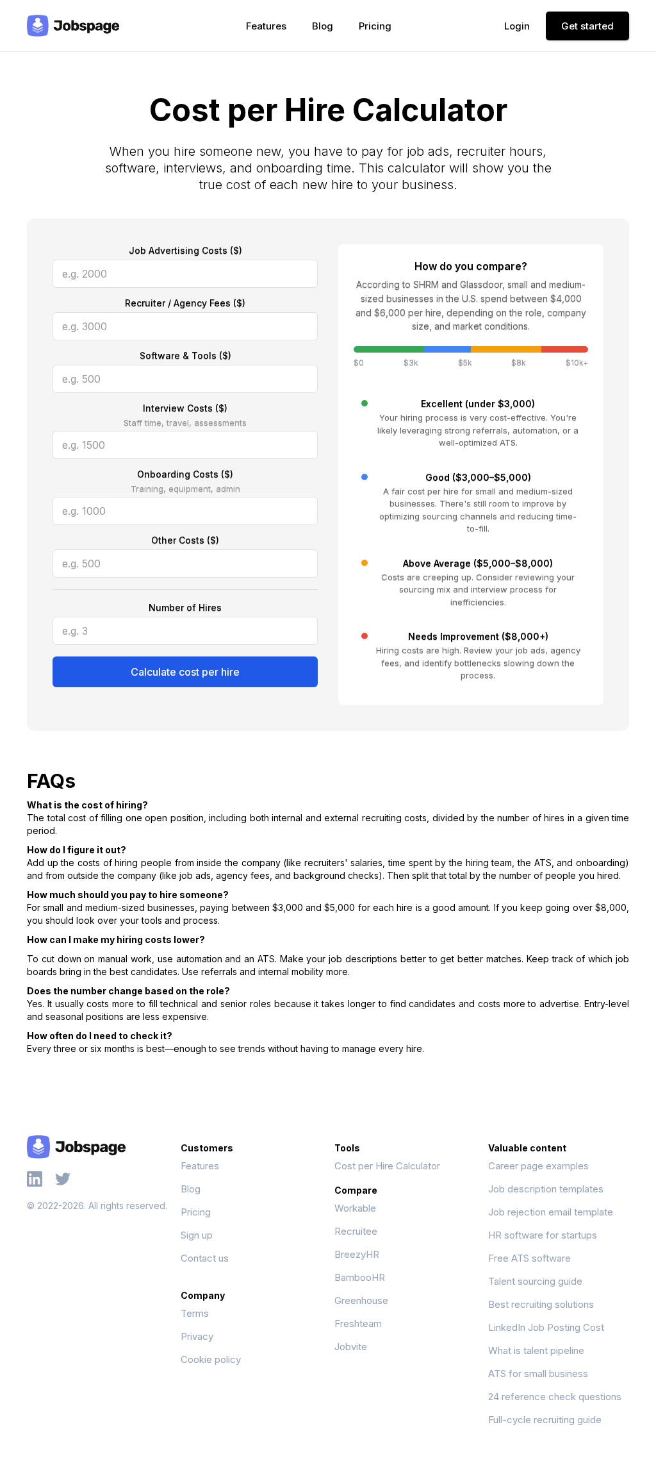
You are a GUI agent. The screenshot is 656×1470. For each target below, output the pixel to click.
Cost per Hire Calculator (387, 1166)
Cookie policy (211, 1359)
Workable (355, 1208)
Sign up (197, 1235)
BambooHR (359, 1277)
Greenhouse (361, 1300)
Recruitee (355, 1231)
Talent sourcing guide (535, 1281)
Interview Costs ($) (185, 408)
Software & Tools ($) (185, 355)
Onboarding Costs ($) (185, 474)
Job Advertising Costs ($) (185, 250)
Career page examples (538, 1166)
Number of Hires (185, 607)
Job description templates (545, 1189)
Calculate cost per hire (185, 671)
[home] (73, 25)
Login (517, 26)
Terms (195, 1313)
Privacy (197, 1336)
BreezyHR (356, 1254)
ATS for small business (538, 1373)
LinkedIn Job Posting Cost (546, 1327)
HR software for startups (542, 1235)
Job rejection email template (550, 1212)
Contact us (205, 1258)
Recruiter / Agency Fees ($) (185, 302)
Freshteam (358, 1323)
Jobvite (350, 1347)
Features (266, 26)
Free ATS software (529, 1258)
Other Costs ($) (185, 540)
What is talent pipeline (536, 1350)
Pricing (375, 26)
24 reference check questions (554, 1397)
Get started (587, 26)
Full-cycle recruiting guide (545, 1420)
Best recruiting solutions (541, 1304)
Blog (322, 26)
